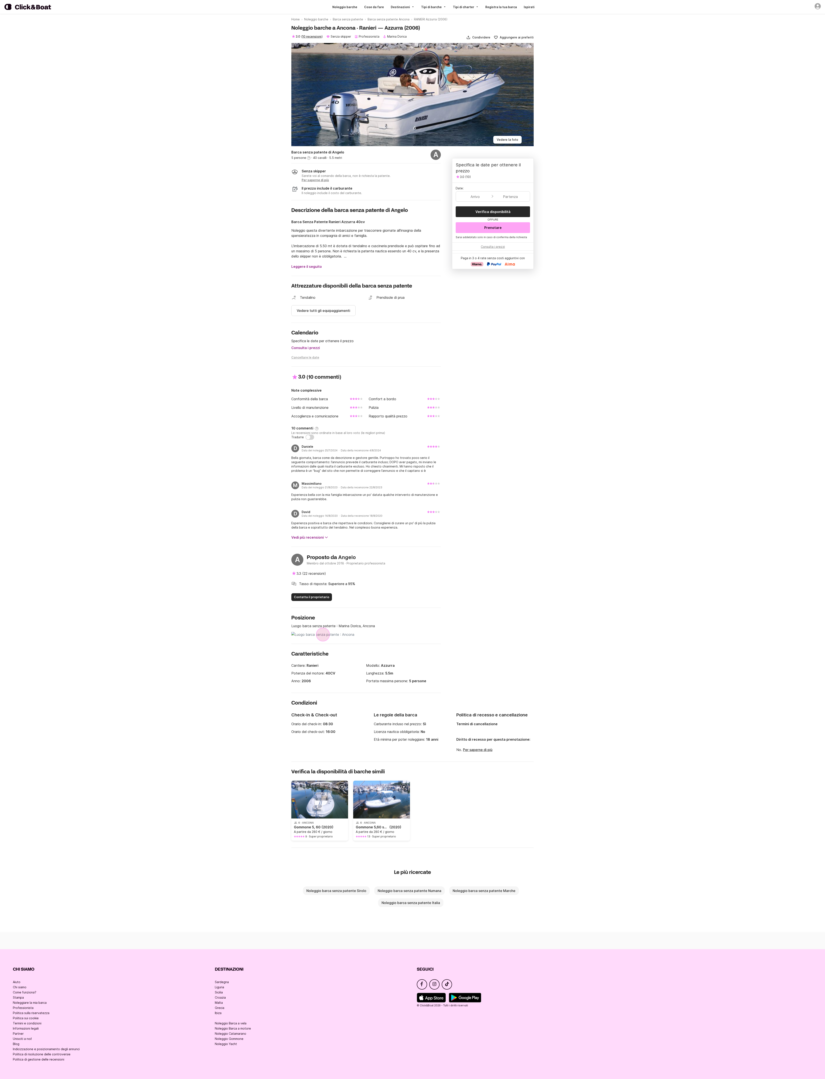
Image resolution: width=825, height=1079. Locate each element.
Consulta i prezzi (305, 348)
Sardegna (222, 982)
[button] (478, 37)
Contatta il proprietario (311, 597)
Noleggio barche (344, 7)
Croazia (220, 997)
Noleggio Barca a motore (233, 1028)
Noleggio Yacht (226, 1044)
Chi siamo (19, 987)
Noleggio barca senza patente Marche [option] (484, 891)
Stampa (18, 997)
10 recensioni (312, 36)
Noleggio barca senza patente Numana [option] (409, 891)
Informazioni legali (26, 1028)
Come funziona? (24, 992)
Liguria (219, 987)
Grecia (219, 1008)
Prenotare (493, 227)
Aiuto (16, 982)
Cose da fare (374, 7)
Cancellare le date (305, 357)
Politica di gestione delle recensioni (38, 1059)
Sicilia (219, 992)
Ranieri (312, 665)
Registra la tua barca (501, 7)
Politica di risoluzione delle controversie (41, 1054)
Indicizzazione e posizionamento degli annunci (46, 1049)
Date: (460, 188)
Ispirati (529, 7)
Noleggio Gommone (229, 1039)
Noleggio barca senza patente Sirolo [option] (336, 891)
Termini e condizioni (27, 1023)
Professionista (23, 1008)
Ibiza (218, 1013)
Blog (16, 1044)
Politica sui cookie (26, 1018)
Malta (219, 1002)
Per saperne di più (477, 750)
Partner (18, 1033)
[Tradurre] (310, 437)
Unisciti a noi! (22, 1039)
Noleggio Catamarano (230, 1033)
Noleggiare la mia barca (30, 1002)
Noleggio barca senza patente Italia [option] (411, 903)
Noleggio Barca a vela (230, 1023)
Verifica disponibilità (492, 212)
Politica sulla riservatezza (31, 1013)
